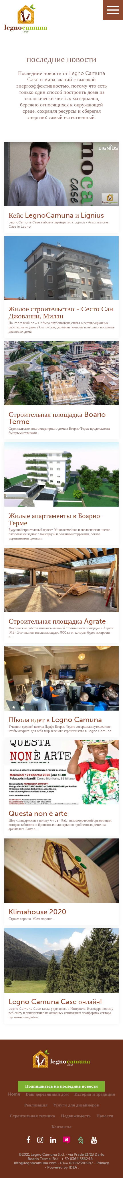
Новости (104, 1115)
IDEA (73, 1167)
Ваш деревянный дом (47, 1094)
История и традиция (94, 1094)
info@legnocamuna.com (35, 1163)
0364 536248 (81, 1159)
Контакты (61, 1126)
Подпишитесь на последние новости (61, 1086)
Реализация (35, 1105)
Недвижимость (76, 1115)
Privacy (102, 1163)
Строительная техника (32, 1115)
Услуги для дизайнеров (76, 1105)
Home (14, 1094)
